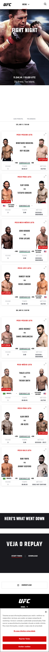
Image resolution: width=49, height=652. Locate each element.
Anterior (4, 47)
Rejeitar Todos (24, 639)
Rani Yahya (24, 459)
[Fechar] (46, 612)
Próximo (45, 47)
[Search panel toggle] (45, 4)
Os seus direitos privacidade (24, 631)
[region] (24, 630)
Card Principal (18, 119)
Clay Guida (24, 185)
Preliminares (31, 119)
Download (33, 556)
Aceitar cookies (25, 647)
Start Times (16, 556)
